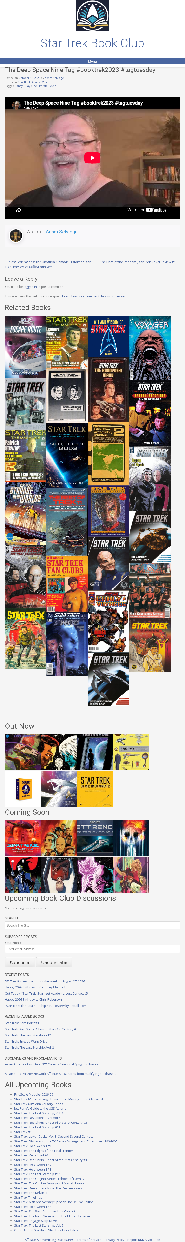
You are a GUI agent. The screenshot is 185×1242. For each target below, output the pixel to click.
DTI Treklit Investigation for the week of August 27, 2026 (45, 981)
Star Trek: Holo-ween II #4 (32, 1207)
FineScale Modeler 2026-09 (33, 1094)
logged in (30, 287)
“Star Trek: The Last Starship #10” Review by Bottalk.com (45, 1006)
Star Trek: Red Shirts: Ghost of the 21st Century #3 (41, 1029)
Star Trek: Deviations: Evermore (37, 1118)
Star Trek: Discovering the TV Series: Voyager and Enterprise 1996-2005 (65, 1141)
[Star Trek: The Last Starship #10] (59, 768)
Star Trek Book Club (92, 43)
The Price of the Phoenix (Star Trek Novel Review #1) (140, 262)
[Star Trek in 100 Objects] (131, 768)
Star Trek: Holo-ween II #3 (32, 1169)
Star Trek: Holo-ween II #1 (32, 1146)
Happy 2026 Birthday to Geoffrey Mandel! (35, 987)
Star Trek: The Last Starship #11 (37, 1127)
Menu (92, 61)
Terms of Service (89, 1239)
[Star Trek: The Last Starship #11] (95, 892)
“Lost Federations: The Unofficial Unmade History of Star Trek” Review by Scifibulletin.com (48, 264)
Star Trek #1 (23, 1132)
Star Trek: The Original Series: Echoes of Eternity (49, 1179)
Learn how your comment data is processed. (94, 296)
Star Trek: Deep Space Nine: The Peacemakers (48, 1188)
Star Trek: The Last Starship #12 (28, 1035)
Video (46, 82)
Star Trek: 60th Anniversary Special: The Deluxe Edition (54, 1202)
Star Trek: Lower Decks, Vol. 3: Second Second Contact (53, 1136)
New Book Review (29, 82)
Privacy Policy (114, 1239)
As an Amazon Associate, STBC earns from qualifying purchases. (52, 1064)
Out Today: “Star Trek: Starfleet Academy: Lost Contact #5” (47, 993)
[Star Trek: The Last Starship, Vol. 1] (131, 854)
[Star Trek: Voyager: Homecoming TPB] (95, 768)
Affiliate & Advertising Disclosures (49, 1239)
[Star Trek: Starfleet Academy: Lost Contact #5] (23, 768)
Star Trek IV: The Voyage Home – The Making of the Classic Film (60, 1099)
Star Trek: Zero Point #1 (22, 1023)
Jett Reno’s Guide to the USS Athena (40, 1108)
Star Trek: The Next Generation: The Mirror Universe (52, 1216)
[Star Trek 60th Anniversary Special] (59, 854)
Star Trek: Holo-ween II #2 (32, 1164)
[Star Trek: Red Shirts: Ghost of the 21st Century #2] (59, 892)
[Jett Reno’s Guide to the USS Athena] (95, 854)
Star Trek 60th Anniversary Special (39, 1104)
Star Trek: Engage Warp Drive (26, 1041)
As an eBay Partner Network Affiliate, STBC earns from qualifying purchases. (60, 1073)
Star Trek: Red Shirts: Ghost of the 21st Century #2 (50, 1122)
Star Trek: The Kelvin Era (32, 1192)
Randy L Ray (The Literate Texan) (36, 86)
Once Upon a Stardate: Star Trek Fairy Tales (46, 1230)
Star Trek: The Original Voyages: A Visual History (49, 1183)
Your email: (13, 942)
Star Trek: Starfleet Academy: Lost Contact (44, 1211)
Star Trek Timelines (28, 1197)
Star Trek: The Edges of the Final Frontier (43, 1150)
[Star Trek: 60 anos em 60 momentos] (95, 805)
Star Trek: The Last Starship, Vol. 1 (38, 1113)
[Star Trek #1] (131, 892)
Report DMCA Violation (143, 1239)
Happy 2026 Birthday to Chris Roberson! (34, 999)
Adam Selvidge (54, 78)
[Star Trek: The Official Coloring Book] (59, 805)
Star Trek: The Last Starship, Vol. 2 (29, 1047)
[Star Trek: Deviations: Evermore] (23, 892)
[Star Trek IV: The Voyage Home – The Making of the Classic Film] (23, 854)
